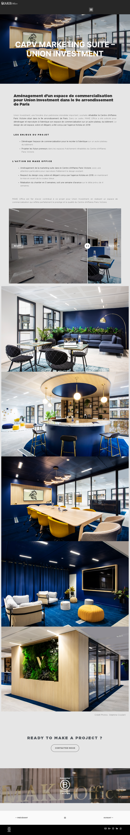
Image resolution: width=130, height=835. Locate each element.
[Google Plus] (109, 828)
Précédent (22, 818)
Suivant (108, 818)
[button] (91, 10)
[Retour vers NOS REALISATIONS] (65, 818)
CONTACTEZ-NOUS (65, 748)
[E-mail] (105, 828)
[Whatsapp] (120, 828)
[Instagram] (113, 828)
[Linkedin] (117, 828)
